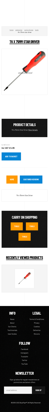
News (12, 319)
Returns (37, 334)
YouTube (24, 364)
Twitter (24, 360)
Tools (37, 30)
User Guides (12, 334)
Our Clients (12, 327)
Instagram (24, 353)
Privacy (36, 323)
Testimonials (12, 330)
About (12, 323)
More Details (33, 130)
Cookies (37, 327)
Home (11, 30)
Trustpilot (24, 356)
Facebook (24, 349)
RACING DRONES (28, 30)
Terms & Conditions (36, 319)
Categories (18, 30)
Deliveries (36, 330)
